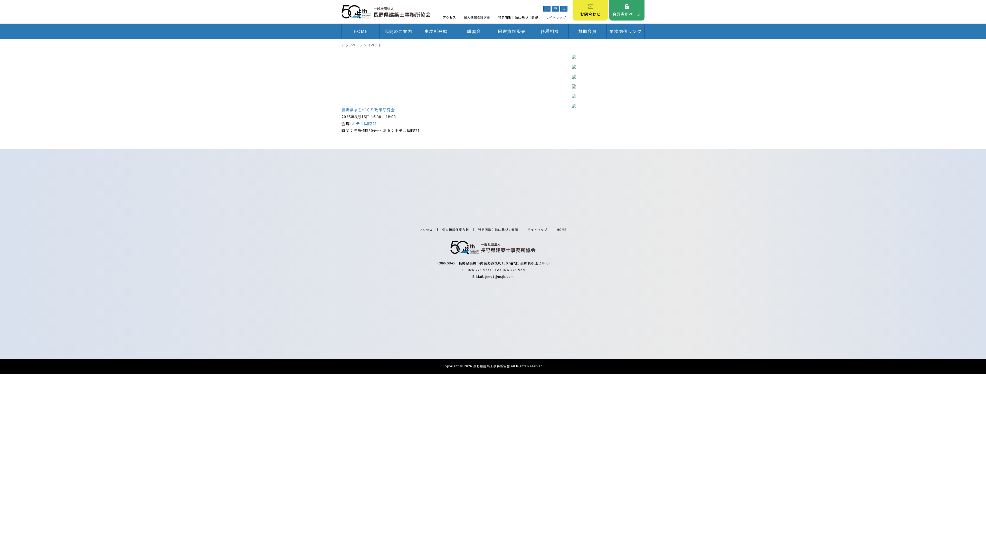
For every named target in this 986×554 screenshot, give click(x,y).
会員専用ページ (626, 14)
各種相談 (550, 31)
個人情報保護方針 (477, 17)
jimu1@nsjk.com (499, 276)
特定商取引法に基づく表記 (518, 17)
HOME (360, 31)
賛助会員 (587, 31)
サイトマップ (556, 17)
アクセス (449, 17)
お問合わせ (590, 14)
